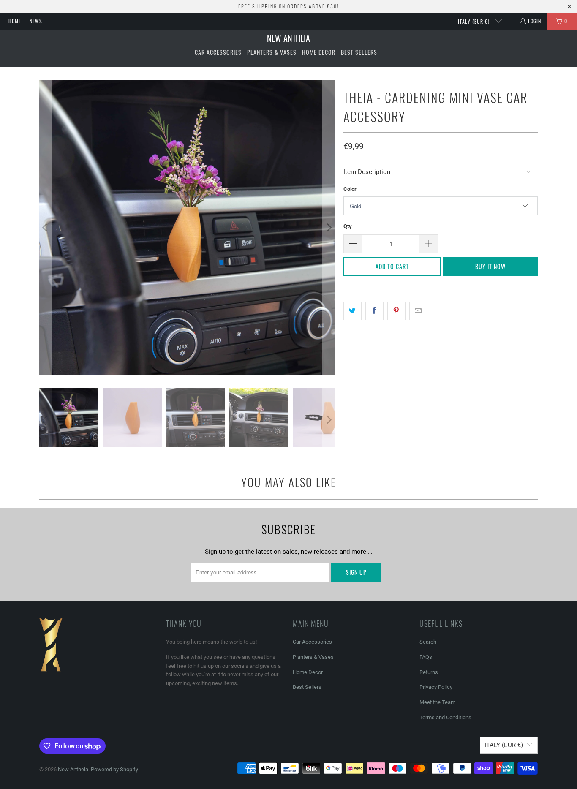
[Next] (328, 227)
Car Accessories (312, 642)
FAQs (425, 657)
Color (350, 189)
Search (427, 642)
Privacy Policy (435, 687)
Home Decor (308, 672)
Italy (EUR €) (474, 21)
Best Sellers (307, 687)
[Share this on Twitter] (352, 311)
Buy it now (490, 266)
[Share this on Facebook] (374, 311)
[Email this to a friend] (418, 311)
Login (534, 20)
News (36, 20)
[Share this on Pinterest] (396, 311)
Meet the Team (437, 702)
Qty (347, 226)
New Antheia (73, 769)
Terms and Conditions (445, 717)
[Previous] (45, 227)
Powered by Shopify (114, 769)
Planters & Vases (313, 657)
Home (14, 20)
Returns (428, 672)
